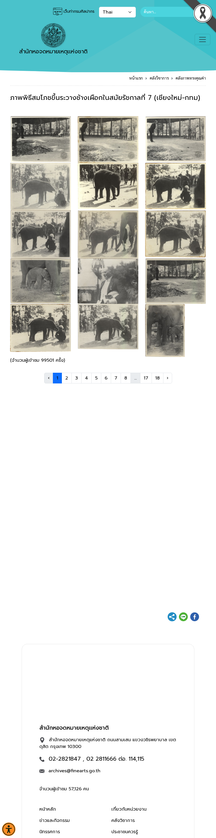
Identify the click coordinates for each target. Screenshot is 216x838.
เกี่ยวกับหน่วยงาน (129, 809)
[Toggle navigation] (202, 39)
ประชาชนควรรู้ (124, 831)
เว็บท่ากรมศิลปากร (78, 11)
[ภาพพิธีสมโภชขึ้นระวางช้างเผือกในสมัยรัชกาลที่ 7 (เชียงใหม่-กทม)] (40, 138)
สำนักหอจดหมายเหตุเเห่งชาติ (53, 51)
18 (157, 378)
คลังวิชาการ (159, 77)
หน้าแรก (136, 77)
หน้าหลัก (47, 809)
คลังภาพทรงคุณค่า (191, 77)
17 (146, 378)
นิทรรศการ (49, 831)
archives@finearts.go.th (74, 770)
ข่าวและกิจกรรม (54, 820)
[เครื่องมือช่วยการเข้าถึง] (8, 829)
